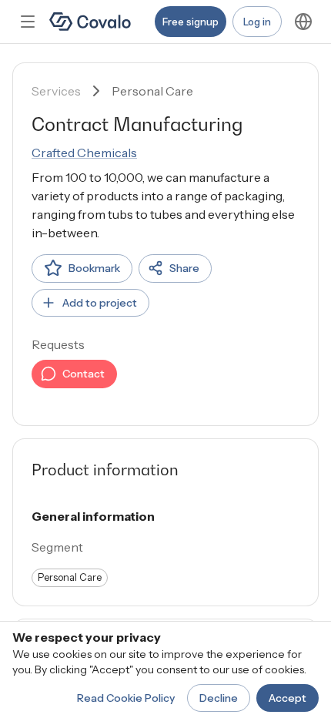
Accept (287, 698)
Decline (218, 698)
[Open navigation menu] (27, 21)
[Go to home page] (90, 21)
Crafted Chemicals (84, 152)
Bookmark (94, 268)
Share (184, 268)
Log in (257, 21)
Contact (83, 374)
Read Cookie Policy (126, 698)
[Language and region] (303, 21)
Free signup (190, 21)
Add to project (99, 303)
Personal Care (152, 91)
